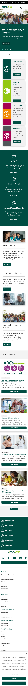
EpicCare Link (3, 606)
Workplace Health (4, 599)
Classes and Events (4, 612)
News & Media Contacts (5, 643)
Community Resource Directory (6, 617)
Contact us (14, 562)
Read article (14, 377)
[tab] (2, 49)
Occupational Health (4, 601)
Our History (3, 634)
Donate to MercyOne (5, 641)
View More (14, 509)
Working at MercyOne (5, 625)
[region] (14, 30)
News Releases (4, 597)
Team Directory (4, 645)
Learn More (17, 74)
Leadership (3, 636)
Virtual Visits (3, 581)
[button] (25, 7)
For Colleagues (3, 650)
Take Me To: (4, 2)
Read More (7, 289)
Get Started (22, 42)
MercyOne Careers (4, 623)
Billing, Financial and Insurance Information (9, 574)
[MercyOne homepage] (7, 7)
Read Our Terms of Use (7, 671)
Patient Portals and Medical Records (7, 579)
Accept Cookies (14, 683)
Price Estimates (4, 586)
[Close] (26, 654)
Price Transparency (4, 588)
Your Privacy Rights (14, 674)
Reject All (14, 678)
